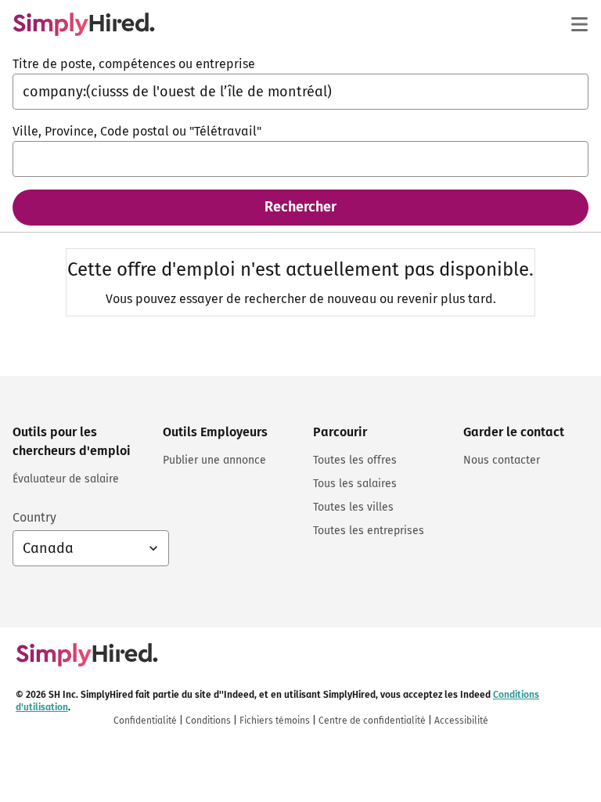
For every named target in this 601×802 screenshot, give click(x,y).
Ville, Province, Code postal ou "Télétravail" (137, 131)
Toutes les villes (353, 507)
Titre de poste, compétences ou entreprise (134, 63)
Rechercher (300, 206)
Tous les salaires (355, 483)
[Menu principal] (579, 24)
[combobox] (300, 92)
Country (34, 517)
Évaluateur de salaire (66, 479)
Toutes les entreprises (368, 530)
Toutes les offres (355, 460)
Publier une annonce (214, 460)
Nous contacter (501, 460)
